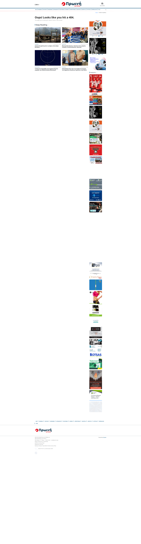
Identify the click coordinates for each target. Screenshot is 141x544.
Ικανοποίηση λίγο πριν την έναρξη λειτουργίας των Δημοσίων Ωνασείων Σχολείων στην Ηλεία (74, 69)
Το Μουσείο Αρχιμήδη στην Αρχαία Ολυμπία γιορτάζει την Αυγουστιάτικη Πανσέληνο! (46, 69)
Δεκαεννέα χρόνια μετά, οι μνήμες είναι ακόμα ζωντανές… (46, 46)
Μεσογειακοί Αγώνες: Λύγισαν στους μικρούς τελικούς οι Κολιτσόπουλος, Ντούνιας (74, 46)
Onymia (104, 437)
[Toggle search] (105, 9)
